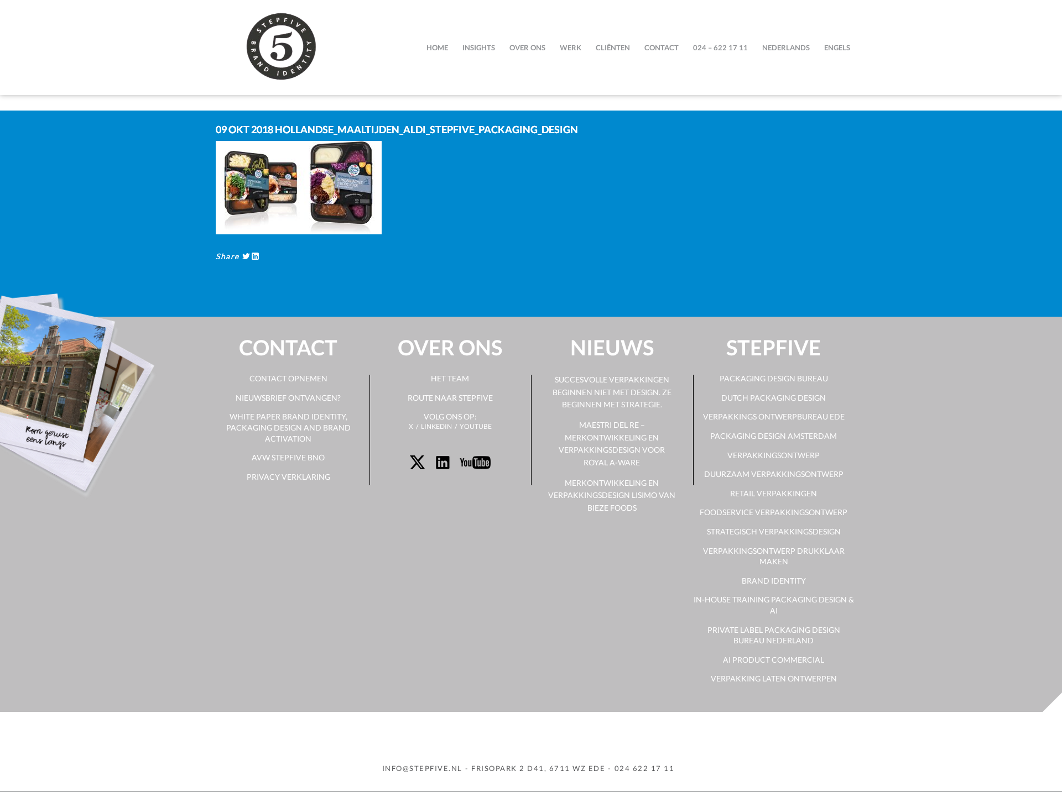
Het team (450, 378)
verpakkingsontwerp (773, 455)
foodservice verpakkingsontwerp (773, 512)
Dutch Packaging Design (773, 397)
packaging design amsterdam (773, 435)
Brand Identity (774, 580)
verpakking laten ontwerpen (774, 678)
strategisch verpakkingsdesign (774, 531)
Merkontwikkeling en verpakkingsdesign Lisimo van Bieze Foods (611, 495)
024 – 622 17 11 (720, 47)
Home (437, 47)
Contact (661, 47)
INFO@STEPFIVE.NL (422, 768)
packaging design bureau (774, 378)
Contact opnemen (288, 378)
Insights (478, 47)
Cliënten (613, 47)
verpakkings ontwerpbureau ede (774, 416)
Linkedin (436, 426)
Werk (570, 47)
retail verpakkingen (773, 493)
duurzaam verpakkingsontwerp (774, 474)
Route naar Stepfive (450, 397)
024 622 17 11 (645, 768)
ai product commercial (773, 659)
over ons (527, 47)
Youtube (476, 426)
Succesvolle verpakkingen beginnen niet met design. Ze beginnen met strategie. (612, 392)
